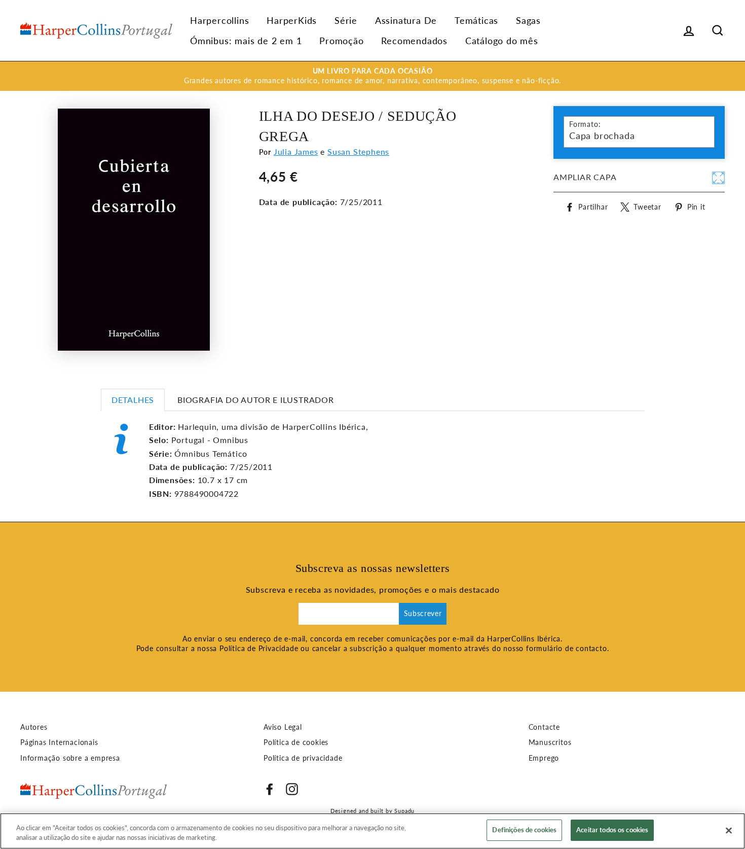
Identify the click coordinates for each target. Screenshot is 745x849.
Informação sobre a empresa (70, 758)
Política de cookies (296, 742)
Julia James (296, 151)
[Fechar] (729, 830)
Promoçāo (341, 40)
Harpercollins (219, 20)
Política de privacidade (303, 758)
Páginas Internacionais (59, 742)
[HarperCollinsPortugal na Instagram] (292, 789)
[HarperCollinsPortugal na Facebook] (270, 789)
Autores (34, 727)
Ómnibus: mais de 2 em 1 (246, 40)
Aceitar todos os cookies (612, 830)
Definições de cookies (524, 830)
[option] (372, 76)
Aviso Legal (283, 727)
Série (345, 20)
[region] (372, 831)
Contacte (544, 727)
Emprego (544, 758)
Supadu (404, 810)
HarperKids (292, 20)
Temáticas (476, 20)
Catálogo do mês (501, 40)
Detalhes (132, 399)
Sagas (528, 20)
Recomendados (414, 40)
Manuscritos (550, 742)
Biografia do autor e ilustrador (255, 399)
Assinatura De (406, 20)
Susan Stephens (358, 151)
